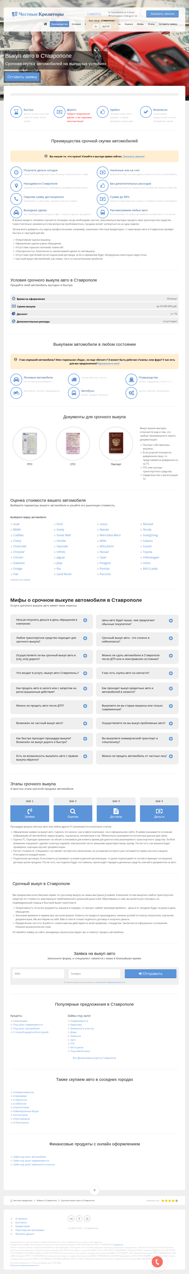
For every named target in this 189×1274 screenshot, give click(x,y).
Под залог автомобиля (26, 1028)
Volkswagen (151, 557)
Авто (73, 1039)
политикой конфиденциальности (110, 982)
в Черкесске (20, 1099)
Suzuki (147, 546)
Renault (148, 524)
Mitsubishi (107, 546)
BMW (17, 529)
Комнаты (75, 1036)
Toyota (147, 552)
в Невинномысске (23, 1092)
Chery (17, 541)
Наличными (20, 1021)
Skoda (147, 529)
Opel (103, 557)
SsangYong (150, 535)
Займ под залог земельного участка (34, 1164)
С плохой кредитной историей (30, 1032)
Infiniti (61, 552)
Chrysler (19, 552)
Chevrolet (19, 546)
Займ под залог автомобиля (29, 1156)
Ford (60, 524)
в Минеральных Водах (26, 1111)
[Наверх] (45, 24)
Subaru (148, 541)
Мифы (140, 24)
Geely (60, 529)
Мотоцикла (76, 1047)
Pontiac (105, 569)
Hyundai (62, 546)
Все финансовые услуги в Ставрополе (94, 1058)
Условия (76, 24)
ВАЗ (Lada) (150, 569)
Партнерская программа (30, 1230)
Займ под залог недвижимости (31, 1160)
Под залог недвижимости (28, 1024)
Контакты (21, 1222)
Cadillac (18, 535)
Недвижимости (79, 1021)
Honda (61, 541)
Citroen (18, 557)
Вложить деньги (25, 1234)
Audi (16, 524)
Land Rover (64, 574)
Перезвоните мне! (108, 363)
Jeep (59, 563)
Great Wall (64, 535)
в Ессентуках (20, 1115)
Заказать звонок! (134, 156)
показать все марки (20, 579)
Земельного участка (82, 1028)
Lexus (103, 524)
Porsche (105, 574)
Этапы (151, 24)
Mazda (104, 529)
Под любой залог (80, 1051)
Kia (59, 569)
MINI (103, 541)
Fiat (15, 574)
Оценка (129, 24)
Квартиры (76, 1024)
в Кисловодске (21, 1118)
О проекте (21, 1218)
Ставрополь (94, 13)
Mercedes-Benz (110, 535)
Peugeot (105, 563)
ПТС (72, 1043)
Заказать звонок (162, 14)
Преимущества (59, 24)
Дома (73, 1032)
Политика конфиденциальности (24, 1265)
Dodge (17, 569)
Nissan (104, 552)
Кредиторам (23, 1226)
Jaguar (61, 557)
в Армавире (20, 1096)
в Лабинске (19, 1103)
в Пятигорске (21, 1122)
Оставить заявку (168, 24)
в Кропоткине (21, 1107)
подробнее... (118, 1244)
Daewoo (19, 563)
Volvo (146, 563)
